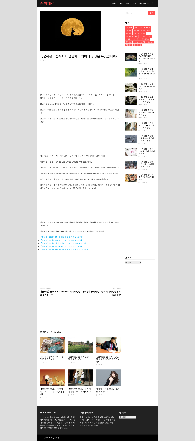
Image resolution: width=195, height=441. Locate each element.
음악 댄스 (128, 42)
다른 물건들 (129, 36)
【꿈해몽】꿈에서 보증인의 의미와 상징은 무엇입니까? (108, 359)
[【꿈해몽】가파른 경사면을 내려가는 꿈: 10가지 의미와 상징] (131, 54)
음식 (138, 39)
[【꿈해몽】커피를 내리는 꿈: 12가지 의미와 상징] (131, 84)
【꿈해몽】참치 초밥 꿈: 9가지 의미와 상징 (146, 177)
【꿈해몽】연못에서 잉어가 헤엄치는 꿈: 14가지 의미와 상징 (147, 72)
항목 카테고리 (144, 3)
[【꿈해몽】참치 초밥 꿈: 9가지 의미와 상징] (131, 175)
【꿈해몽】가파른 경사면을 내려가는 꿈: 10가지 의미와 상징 (147, 57)
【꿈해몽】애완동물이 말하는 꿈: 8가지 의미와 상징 (146, 125)
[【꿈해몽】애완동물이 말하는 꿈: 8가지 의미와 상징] (131, 123)
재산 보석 (150, 42)
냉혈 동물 (128, 33)
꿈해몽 (143, 30)
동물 (127, 3)
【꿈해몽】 (129, 27)
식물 (134, 3)
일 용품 (143, 42)
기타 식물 (128, 30)
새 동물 (128, 39)
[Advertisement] (80, 79)
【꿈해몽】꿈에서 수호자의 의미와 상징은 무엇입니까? (62, 240)
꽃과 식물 (136, 30)
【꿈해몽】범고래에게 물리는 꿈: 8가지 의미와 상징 (146, 138)
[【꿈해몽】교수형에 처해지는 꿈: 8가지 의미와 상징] (131, 162)
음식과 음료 (145, 39)
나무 (148, 30)
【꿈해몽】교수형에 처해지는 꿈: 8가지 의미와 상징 (146, 164)
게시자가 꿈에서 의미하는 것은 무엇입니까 (51, 357)
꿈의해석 (47, 3)
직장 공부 (128, 45)
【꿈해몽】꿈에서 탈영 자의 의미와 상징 (79, 357)
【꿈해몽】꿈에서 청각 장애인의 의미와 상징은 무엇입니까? (64, 249)
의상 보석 (136, 42)
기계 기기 (147, 27)
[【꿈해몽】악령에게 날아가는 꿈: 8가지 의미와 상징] (131, 97)
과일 (136, 27)
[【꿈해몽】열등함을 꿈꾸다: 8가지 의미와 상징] (131, 110)
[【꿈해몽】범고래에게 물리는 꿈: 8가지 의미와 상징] (131, 136)
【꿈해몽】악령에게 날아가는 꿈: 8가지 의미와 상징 (146, 99)
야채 (133, 39)
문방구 (149, 36)
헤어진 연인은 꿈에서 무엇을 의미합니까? (108, 390)
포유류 (139, 45)
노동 (135, 33)
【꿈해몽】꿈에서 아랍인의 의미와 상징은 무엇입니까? (52, 392)
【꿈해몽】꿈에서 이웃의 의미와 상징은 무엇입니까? (80, 390)
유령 (121, 3)
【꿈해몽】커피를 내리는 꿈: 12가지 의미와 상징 (147, 86)
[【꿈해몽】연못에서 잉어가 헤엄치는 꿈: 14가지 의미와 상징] (131, 69)
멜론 (136, 36)
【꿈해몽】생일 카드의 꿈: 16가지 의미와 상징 (147, 151)
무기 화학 (142, 36)
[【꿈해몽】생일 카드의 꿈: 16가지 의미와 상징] (131, 149)
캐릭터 (114, 3)
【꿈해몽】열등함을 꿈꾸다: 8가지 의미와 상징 (146, 112)
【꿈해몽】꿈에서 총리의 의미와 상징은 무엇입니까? (61, 246)
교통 (140, 27)
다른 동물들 (141, 33)
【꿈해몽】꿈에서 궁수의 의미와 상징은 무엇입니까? (61, 237)
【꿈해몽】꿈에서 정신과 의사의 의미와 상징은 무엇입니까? (64, 243)
